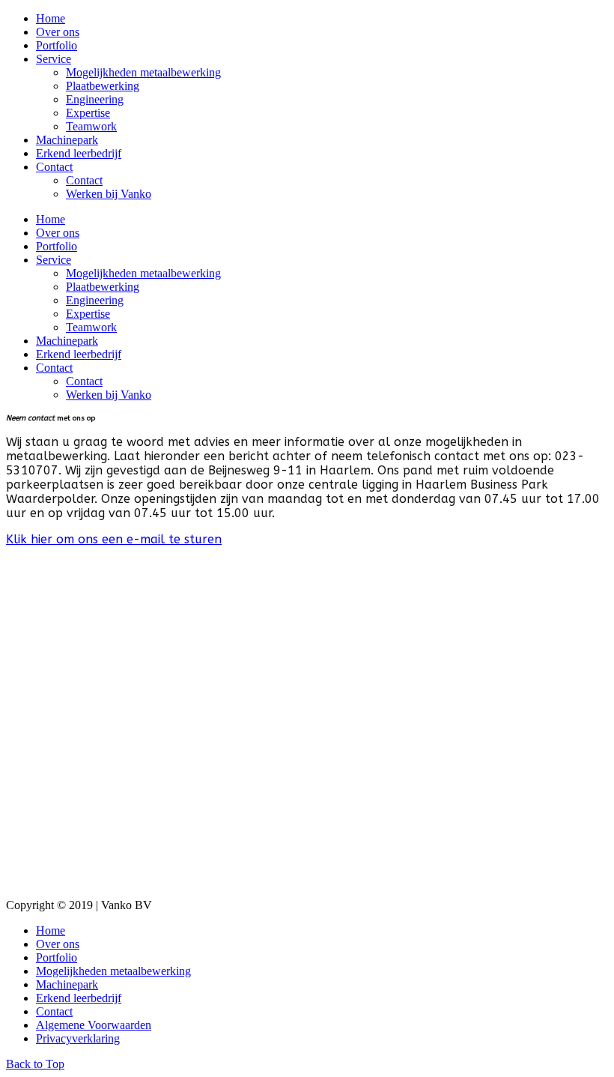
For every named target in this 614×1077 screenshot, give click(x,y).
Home (50, 18)
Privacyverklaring (78, 1038)
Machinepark (67, 139)
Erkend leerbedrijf (78, 153)
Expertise (88, 112)
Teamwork (91, 126)
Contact (54, 166)
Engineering (95, 99)
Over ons (57, 31)
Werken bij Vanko (108, 193)
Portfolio (56, 45)
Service (53, 58)
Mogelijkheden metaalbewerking (143, 72)
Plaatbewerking (102, 85)
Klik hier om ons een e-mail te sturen (114, 539)
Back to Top (35, 1064)
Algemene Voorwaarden (93, 1025)
